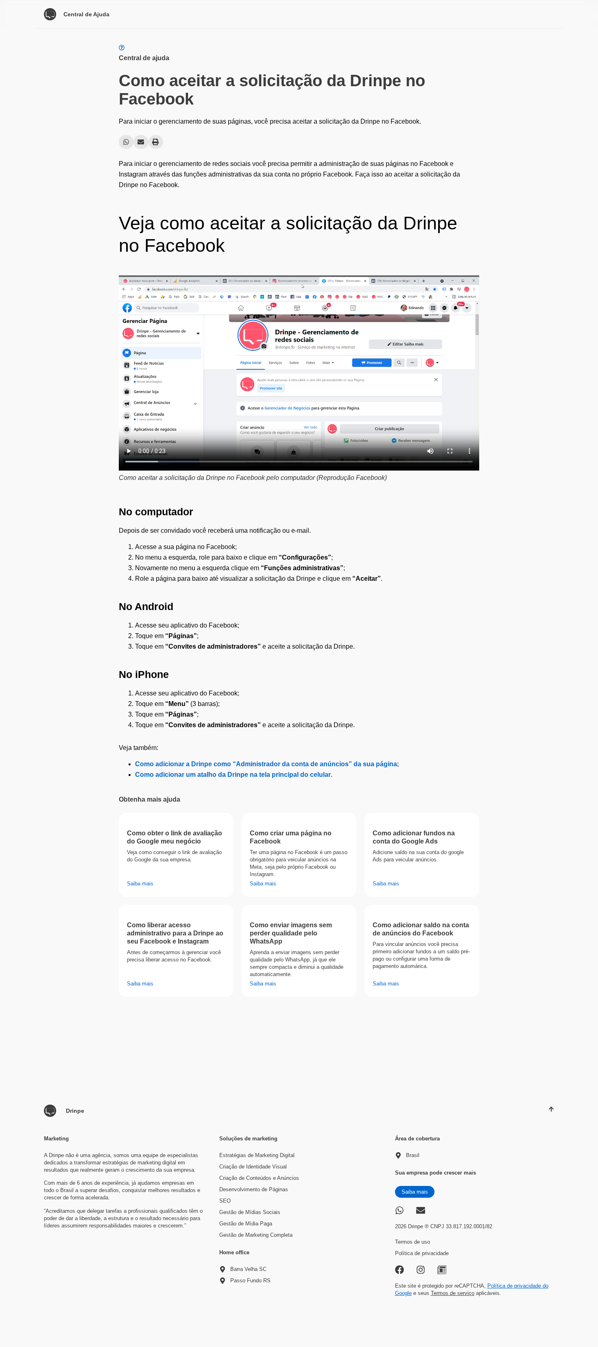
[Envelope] (420, 1210)
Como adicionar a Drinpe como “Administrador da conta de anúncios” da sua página (266, 764)
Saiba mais (140, 884)
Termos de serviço (452, 1293)
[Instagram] (420, 1269)
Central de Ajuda (86, 14)
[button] (126, 142)
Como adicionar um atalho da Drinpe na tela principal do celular (233, 774)
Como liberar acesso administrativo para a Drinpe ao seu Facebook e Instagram (175, 933)
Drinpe (75, 1110)
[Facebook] (399, 1269)
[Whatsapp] (399, 1210)
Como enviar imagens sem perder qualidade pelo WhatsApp (291, 933)
